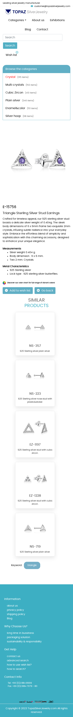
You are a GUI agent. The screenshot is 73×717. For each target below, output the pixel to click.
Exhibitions (57, 20)
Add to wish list (20, 290)
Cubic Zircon (20, 92)
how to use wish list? (19, 665)
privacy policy (15, 610)
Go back (47, 290)
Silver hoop (19, 116)
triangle (32, 565)
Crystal (17, 77)
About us (38, 20)
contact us (13, 656)
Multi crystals (21, 84)
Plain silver (19, 100)
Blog (28, 29)
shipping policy (16, 614)
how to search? (16, 669)
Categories (16, 20)
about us (12, 606)
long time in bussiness (20, 633)
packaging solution (18, 637)
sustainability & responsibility (24, 641)
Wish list (12, 53)
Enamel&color (21, 108)
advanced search (18, 660)
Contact (42, 29)
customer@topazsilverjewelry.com (52, 6)
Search (10, 45)
